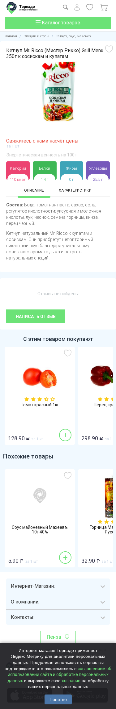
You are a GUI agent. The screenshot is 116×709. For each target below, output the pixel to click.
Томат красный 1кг (40, 405)
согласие (71, 680)
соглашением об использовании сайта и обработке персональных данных (59, 674)
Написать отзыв (36, 316)
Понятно (58, 699)
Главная (10, 36)
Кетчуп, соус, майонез (73, 36)
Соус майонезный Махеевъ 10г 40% (40, 529)
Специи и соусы (36, 36)
